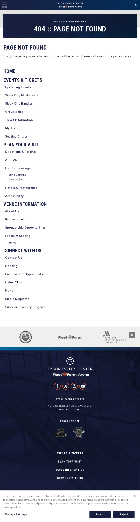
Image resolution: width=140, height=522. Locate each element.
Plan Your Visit (21, 144)
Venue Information (25, 204)
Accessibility (14, 196)
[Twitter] (65, 386)
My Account (14, 128)
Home (57, 21)
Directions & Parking (20, 152)
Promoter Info (15, 219)
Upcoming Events (18, 87)
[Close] (134, 496)
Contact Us (13, 258)
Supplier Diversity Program (25, 307)
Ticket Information (19, 120)
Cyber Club (13, 282)
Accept (100, 514)
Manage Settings (16, 514)
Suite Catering (17, 175)
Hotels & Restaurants (21, 188)
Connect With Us (22, 250)
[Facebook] (57, 386)
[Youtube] (82, 386)
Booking (11, 266)
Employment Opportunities (25, 274)
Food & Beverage (18, 168)
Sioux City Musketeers (21, 95)
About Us (12, 211)
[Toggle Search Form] (136, 5)
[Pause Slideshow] (132, 335)
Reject (124, 514)
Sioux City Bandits (19, 103)
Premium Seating (18, 236)
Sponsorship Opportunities (25, 227)
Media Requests (17, 299)
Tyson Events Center (70, 5)
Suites (12, 242)
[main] (70, 168)
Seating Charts (16, 136)
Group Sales (14, 112)
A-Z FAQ (11, 160)
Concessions (16, 179)
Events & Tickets (22, 80)
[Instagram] (74, 386)
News (9, 290)
